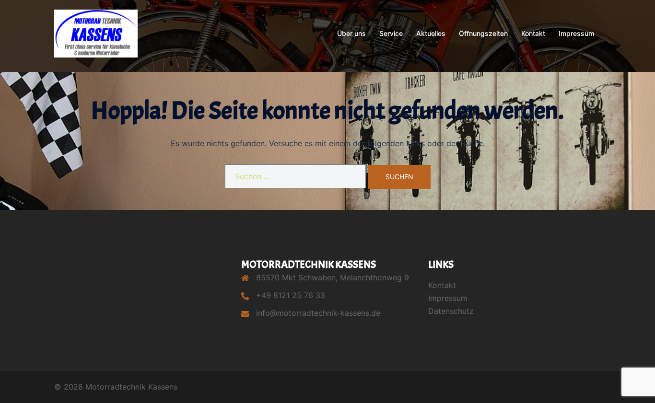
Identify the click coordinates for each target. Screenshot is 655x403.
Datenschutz (451, 311)
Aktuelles (430, 33)
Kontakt (533, 33)
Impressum (576, 33)
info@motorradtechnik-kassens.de (318, 313)
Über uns (351, 33)
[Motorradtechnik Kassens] (96, 32)
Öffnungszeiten (483, 33)
